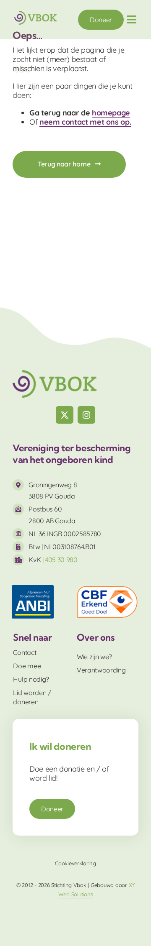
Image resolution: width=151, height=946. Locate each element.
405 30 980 (61, 559)
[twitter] (64, 415)
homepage (111, 113)
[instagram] (86, 415)
